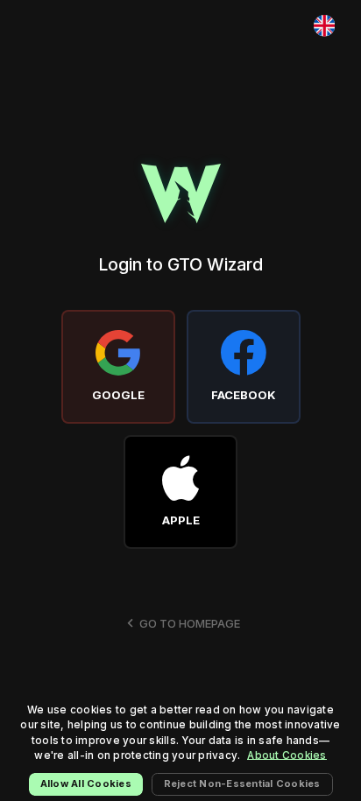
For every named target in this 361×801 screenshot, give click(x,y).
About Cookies (286, 755)
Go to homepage (189, 623)
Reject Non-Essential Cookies (242, 783)
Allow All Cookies (85, 783)
